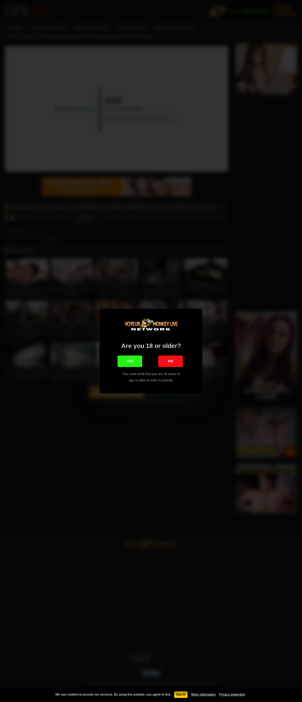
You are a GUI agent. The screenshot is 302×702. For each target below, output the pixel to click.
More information (203, 694)
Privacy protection (232, 694)
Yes (130, 361)
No (170, 361)
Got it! (181, 694)
